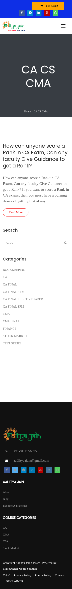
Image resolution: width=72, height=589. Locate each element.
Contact (59, 575)
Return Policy (43, 575)
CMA (6, 314)
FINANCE (10, 328)
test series (12, 343)
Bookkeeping (14, 269)
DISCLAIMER (14, 581)
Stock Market (15, 336)
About (6, 492)
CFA (5, 541)
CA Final (10, 284)
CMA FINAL (11, 321)
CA (5, 277)
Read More (15, 212)
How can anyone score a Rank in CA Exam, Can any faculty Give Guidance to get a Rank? (35, 156)
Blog (6, 498)
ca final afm (13, 291)
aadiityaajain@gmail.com (31, 460)
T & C (6, 575)
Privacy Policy (22, 575)
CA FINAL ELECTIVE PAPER (23, 299)
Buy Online (51, 5)
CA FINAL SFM (13, 306)
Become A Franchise (15, 505)
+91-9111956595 (25, 451)
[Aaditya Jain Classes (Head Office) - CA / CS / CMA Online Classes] (13, 27)
